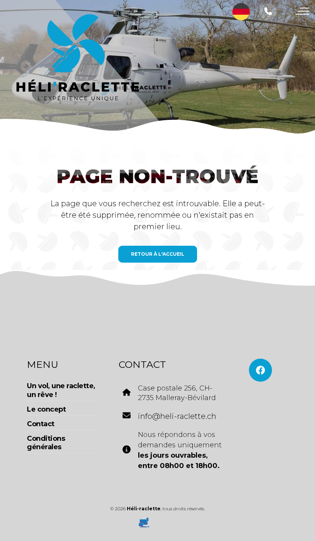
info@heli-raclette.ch (177, 416)
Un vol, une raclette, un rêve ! (61, 390)
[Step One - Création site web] (157, 519)
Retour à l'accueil (157, 254)
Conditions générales (46, 443)
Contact (41, 424)
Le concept (46, 409)
